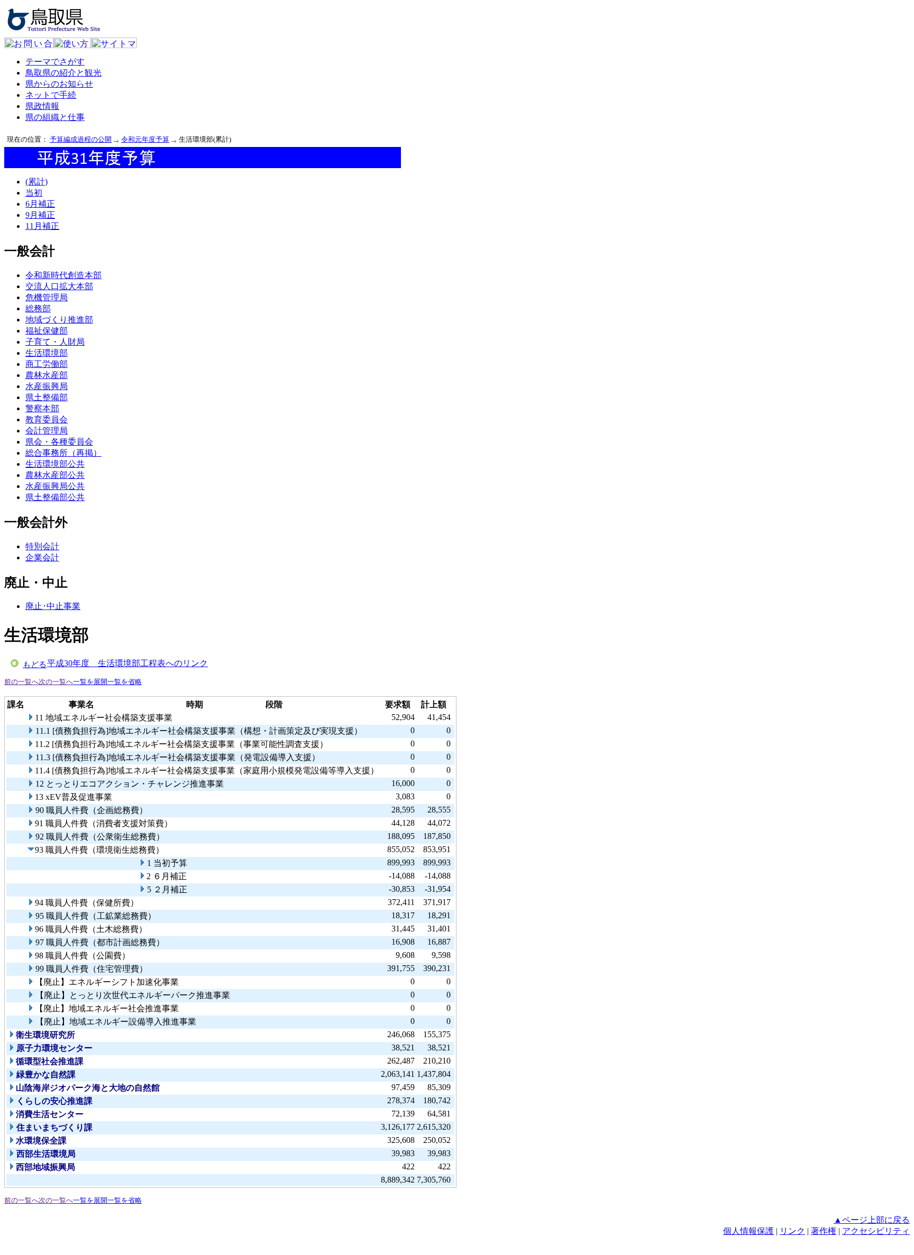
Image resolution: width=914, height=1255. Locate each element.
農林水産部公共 (55, 474)
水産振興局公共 (55, 486)
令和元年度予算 (145, 139)
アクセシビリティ (876, 1230)
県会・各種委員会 (59, 441)
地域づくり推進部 (59, 319)
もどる (35, 664)
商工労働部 (46, 363)
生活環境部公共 (55, 463)
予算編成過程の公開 (81, 139)
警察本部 (42, 408)
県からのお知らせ (59, 83)
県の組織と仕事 (55, 117)
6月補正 (40, 203)
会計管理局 (46, 430)
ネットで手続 (50, 94)
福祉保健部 (46, 330)
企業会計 (42, 557)
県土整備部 (46, 397)
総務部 (38, 308)
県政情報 (42, 105)
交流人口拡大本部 (59, 286)
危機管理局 (46, 297)
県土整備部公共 (55, 497)
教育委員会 (46, 419)
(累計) (36, 181)
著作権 (823, 1230)
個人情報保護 (748, 1230)
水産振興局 (46, 386)
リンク (792, 1230)
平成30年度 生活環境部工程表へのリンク (127, 663)
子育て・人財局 (55, 341)
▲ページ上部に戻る (872, 1219)
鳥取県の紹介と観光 (63, 72)
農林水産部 (46, 375)
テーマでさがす (55, 61)
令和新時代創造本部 (63, 275)
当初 (33, 192)
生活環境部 (46, 352)
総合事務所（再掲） (63, 452)
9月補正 (40, 214)
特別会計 (42, 546)
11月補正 (42, 226)
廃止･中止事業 (52, 606)
